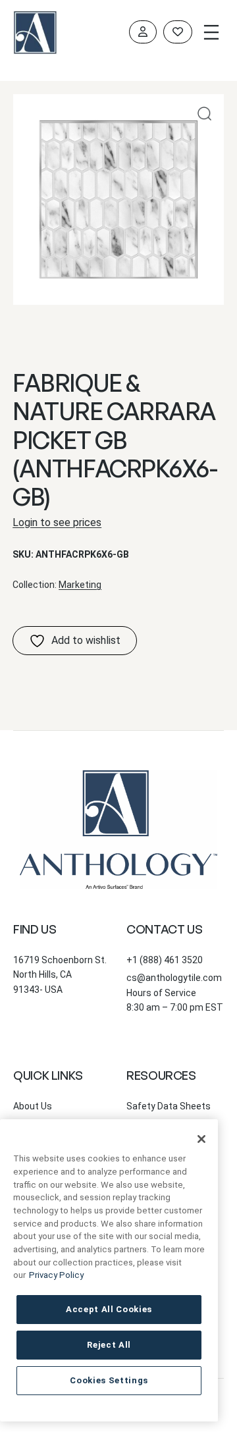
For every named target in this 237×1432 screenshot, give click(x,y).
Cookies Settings (109, 1380)
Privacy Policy (56, 1275)
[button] (204, 113)
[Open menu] (211, 32)
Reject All (109, 1345)
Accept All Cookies (109, 1309)
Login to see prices (57, 522)
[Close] (201, 1139)
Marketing (80, 584)
